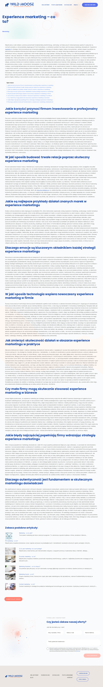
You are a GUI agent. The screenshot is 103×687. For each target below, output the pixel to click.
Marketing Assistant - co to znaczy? (29, 566)
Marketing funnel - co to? (26, 574)
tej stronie (77, 651)
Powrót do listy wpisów (13, 599)
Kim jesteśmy (45, 5)
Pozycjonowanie (57, 5)
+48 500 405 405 (89, 5)
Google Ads (68, 5)
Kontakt (70, 677)
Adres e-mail (70, 632)
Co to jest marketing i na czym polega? (30, 548)
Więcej (76, 5)
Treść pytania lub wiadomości (56, 641)
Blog (31, 677)
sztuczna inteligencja (43, 190)
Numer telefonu (89, 632)
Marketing (5, 31)
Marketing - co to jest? (25, 533)
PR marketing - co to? (11, 541)
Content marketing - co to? (27, 584)
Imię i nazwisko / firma (54, 632)
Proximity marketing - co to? (27, 556)
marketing (8, 49)
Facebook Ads (45, 675)
